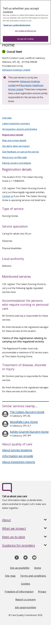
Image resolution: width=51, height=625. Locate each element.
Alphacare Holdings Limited (16, 69)
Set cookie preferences (25, 30)
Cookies (25, 583)
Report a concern (25, 599)
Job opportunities (25, 607)
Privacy (42, 591)
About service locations (17, 450)
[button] (25, 51)
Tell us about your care (14, 496)
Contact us (7, 196)
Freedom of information (19, 591)
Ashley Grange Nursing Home (29, 432)
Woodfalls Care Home (24, 422)
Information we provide (17, 456)
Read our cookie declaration (17, 25)
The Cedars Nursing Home (27, 412)
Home (37, 568)
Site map (10, 575)
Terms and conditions (33, 575)
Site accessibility (19, 568)
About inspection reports (18, 462)
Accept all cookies (25, 39)
